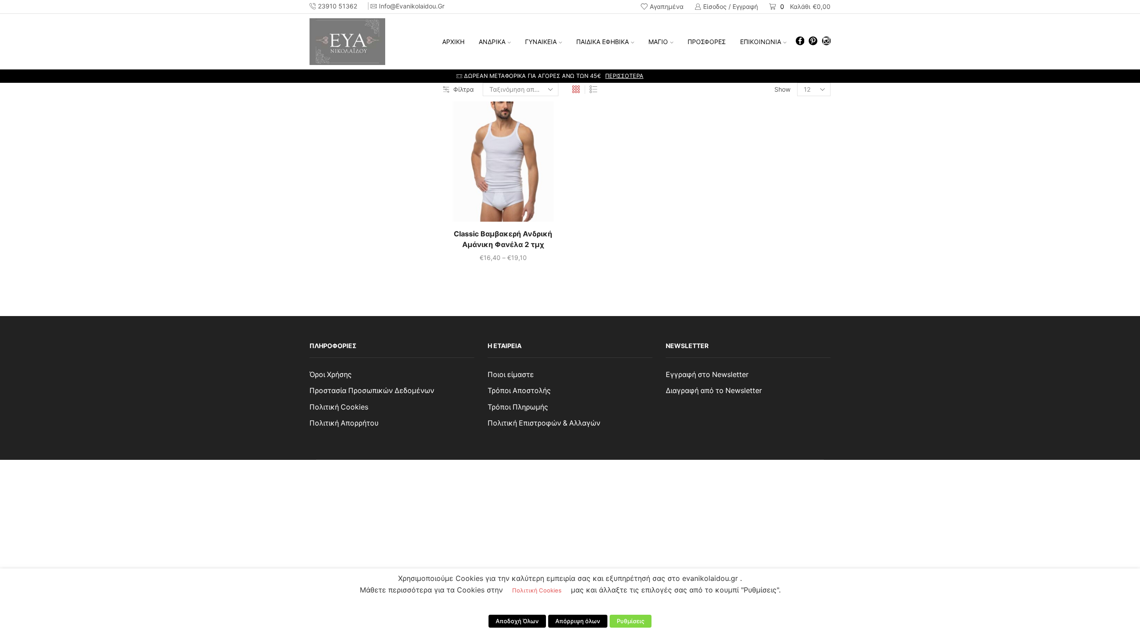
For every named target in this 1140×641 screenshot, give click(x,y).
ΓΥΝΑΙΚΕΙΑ (541, 41)
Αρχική (453, 41)
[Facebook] (800, 42)
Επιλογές (503, 165)
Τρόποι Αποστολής (519, 390)
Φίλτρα (463, 89)
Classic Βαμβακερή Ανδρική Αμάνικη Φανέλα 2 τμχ (503, 239)
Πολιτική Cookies (338, 407)
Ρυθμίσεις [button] (630, 621)
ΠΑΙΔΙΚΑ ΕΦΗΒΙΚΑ (602, 41)
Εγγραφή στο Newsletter (707, 374)
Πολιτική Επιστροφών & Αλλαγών (544, 423)
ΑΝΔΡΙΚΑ (492, 41)
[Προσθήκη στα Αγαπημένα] (485, 165)
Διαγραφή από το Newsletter (714, 390)
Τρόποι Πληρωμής (518, 407)
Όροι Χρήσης (330, 374)
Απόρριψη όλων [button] (577, 621)
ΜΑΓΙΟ (658, 41)
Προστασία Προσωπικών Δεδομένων (371, 390)
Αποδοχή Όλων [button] (517, 621)
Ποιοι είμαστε (511, 374)
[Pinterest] (813, 42)
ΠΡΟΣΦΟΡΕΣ (707, 41)
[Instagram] (826, 42)
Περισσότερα (672, 76)
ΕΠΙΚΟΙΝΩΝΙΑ (760, 41)
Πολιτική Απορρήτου (344, 423)
